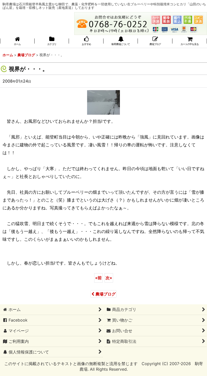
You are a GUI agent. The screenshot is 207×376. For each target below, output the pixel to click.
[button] (121, 41)
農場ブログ (105, 293)
